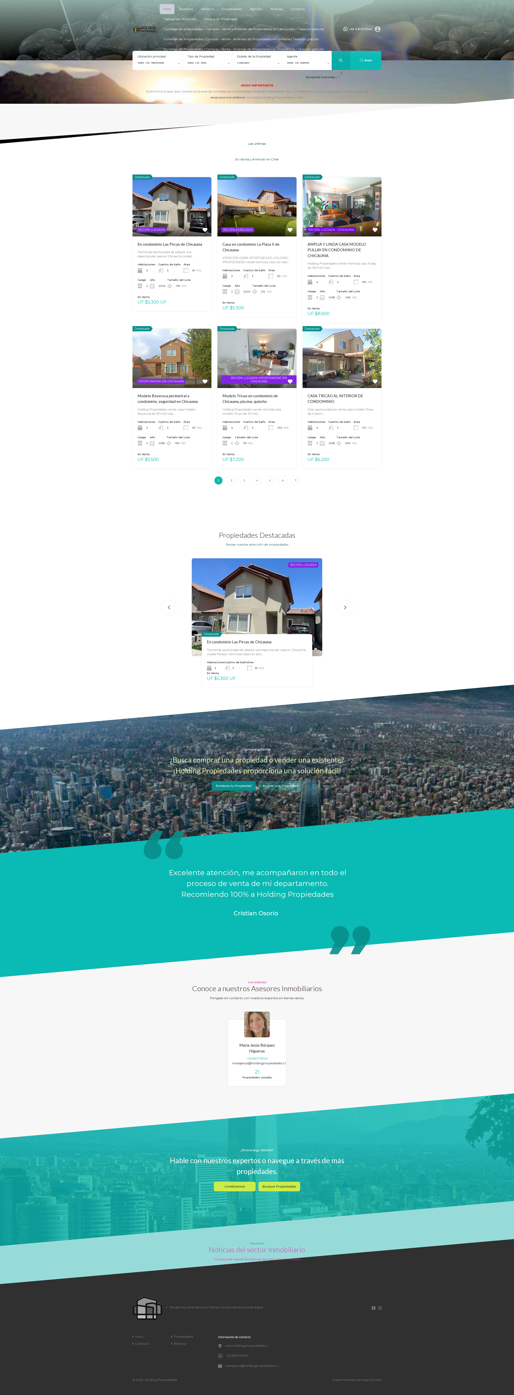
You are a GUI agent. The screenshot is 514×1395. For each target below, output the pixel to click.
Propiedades (232, 9)
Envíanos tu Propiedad (234, 786)
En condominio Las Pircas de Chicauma (170, 244)
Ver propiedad (172, 224)
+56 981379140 (237, 1356)
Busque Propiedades (279, 1186)
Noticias (276, 9)
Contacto (298, 9)
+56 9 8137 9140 (360, 29)
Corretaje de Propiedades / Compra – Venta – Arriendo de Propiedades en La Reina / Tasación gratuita (241, 39)
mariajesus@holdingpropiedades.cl (259, 1063)
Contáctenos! (234, 1186)
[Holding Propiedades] (145, 31)
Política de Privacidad (220, 19)
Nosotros (186, 9)
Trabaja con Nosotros (180, 19)
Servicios (207, 9)
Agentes (256, 9)
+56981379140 (257, 1058)
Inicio (167, 9)
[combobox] (157, 64)
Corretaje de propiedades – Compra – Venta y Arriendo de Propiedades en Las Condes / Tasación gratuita (244, 29)
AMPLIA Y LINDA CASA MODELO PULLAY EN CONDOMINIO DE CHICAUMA (337, 250)
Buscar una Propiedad (280, 786)
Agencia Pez (371, 1380)
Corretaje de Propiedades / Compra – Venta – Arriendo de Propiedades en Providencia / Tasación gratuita (243, 49)
